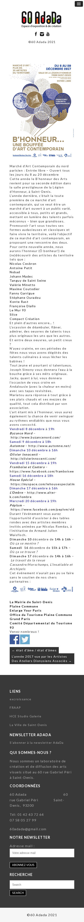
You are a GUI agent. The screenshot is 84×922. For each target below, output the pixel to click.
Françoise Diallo (23, 306)
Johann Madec (21, 276)
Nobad (15, 272)
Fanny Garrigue (22, 293)
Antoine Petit (21, 268)
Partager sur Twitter (25, 639)
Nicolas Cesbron (23, 263)
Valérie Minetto (23, 285)
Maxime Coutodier (25, 289)
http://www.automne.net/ (49, 446)
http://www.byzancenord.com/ (36, 437)
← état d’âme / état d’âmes (34, 650)
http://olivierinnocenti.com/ (33, 458)
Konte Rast (19, 302)
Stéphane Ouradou (25, 297)
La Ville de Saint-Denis (28, 725)
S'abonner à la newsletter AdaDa (37, 742)
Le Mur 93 (18, 310)
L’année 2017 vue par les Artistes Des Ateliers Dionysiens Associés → (42, 659)
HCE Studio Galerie (25, 716)
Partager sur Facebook (14, 639)
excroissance (20, 699)
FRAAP (15, 707)
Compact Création (25, 319)
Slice (14, 314)
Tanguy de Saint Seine (28, 280)
